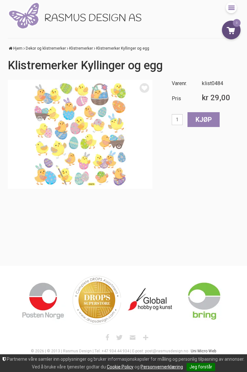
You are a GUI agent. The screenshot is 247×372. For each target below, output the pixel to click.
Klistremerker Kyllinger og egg (122, 48)
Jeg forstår (200, 366)
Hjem (18, 48)
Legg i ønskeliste (144, 88)
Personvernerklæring (162, 366)
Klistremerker (81, 48)
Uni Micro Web (203, 351)
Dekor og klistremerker (46, 48)
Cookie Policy (120, 366)
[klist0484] (80, 134)
